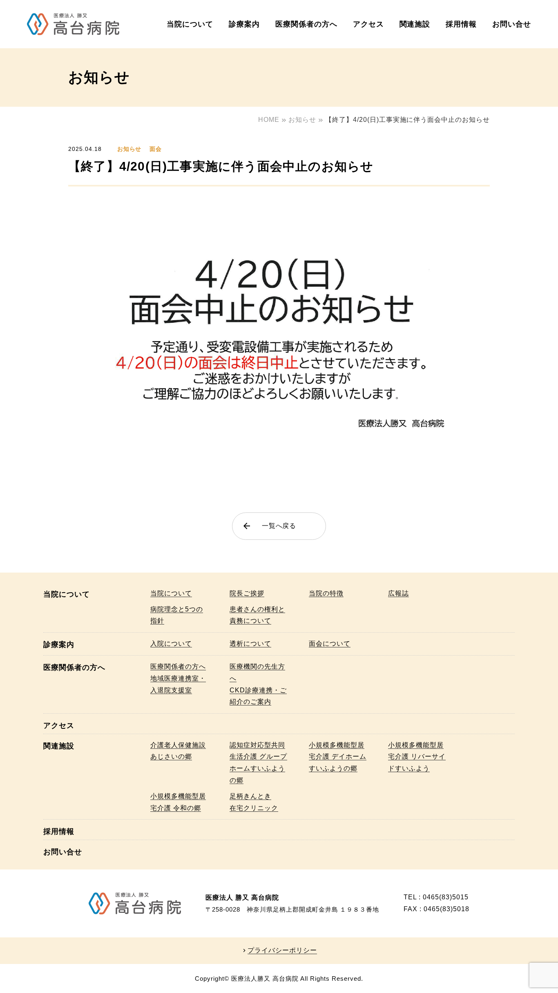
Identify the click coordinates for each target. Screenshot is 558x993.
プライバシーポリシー (282, 950)
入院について (171, 643)
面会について (329, 643)
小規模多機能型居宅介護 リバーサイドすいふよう (417, 756)
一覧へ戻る (269, 526)
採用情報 (461, 24)
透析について (250, 643)
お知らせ (129, 149)
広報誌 (398, 593)
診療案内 (244, 24)
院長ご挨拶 (247, 593)
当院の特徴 (326, 593)
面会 (156, 149)
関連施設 (415, 24)
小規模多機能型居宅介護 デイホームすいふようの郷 (337, 756)
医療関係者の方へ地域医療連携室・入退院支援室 (178, 678)
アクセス (368, 24)
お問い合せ (511, 24)
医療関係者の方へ (306, 24)
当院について (190, 24)
